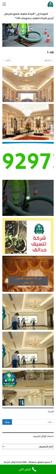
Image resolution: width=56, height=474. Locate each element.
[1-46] (28, 84)
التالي (7, 60)
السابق (47, 60)
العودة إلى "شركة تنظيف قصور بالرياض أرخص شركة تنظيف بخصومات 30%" (29, 15)
